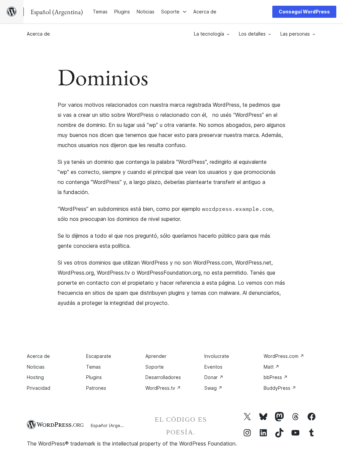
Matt (271, 367)
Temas (93, 367)
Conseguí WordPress (304, 11)
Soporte (154, 367)
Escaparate (98, 356)
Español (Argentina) (111, 425)
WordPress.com (284, 356)
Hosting (35, 377)
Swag (213, 388)
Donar (213, 377)
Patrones (96, 388)
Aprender (155, 356)
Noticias (36, 367)
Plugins (94, 377)
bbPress (276, 377)
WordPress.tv (163, 388)
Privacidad (38, 388)
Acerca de (38, 34)
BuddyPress (280, 388)
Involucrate (216, 356)
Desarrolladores (163, 377)
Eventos (213, 367)
